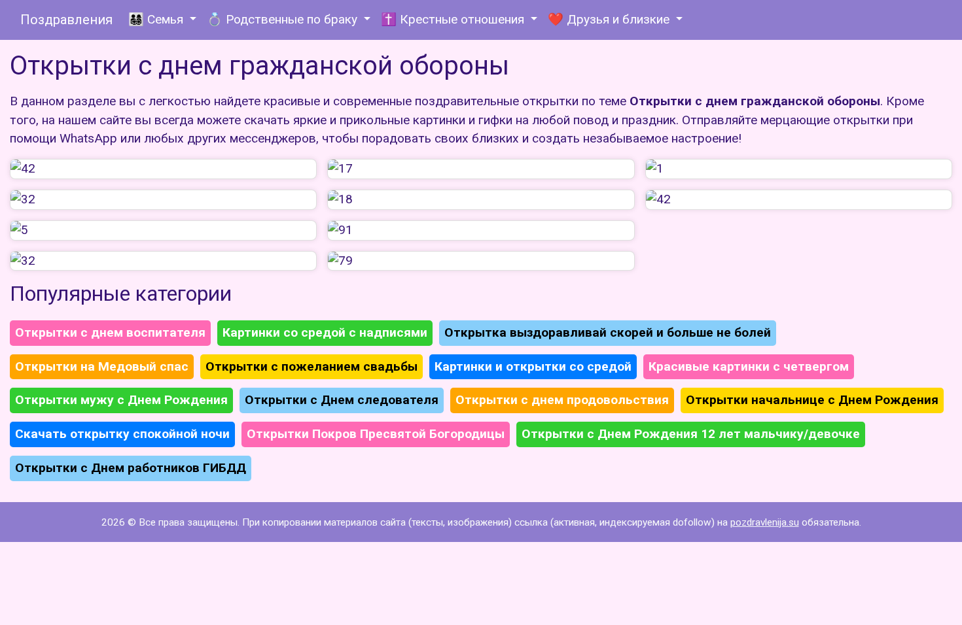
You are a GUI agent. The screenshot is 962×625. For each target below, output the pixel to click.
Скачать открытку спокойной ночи (122, 433)
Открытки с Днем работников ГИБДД (130, 467)
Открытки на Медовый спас (101, 366)
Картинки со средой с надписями (325, 332)
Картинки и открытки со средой (533, 366)
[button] (163, 169)
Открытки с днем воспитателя (110, 332)
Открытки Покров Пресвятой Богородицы (376, 433)
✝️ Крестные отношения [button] (454, 19)
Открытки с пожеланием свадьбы (311, 366)
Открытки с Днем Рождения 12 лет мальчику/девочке (691, 433)
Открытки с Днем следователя (341, 399)
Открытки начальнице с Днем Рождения (812, 399)
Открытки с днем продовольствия (562, 399)
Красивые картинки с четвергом (749, 366)
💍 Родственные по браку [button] (284, 19)
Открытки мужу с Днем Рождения (121, 399)
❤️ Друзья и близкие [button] (610, 19)
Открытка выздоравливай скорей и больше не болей (607, 332)
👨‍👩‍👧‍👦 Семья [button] (157, 19)
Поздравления (66, 19)
